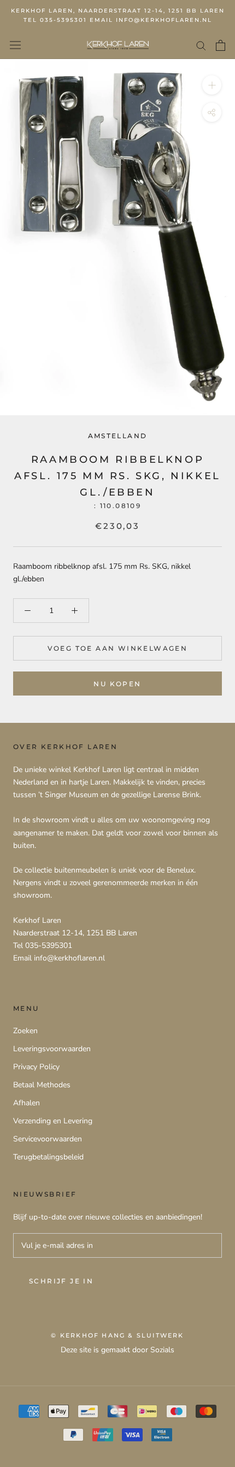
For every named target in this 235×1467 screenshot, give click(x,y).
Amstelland (118, 436)
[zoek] (201, 45)
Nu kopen (117, 684)
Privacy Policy (36, 1067)
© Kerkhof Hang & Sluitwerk (117, 1335)
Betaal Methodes (41, 1085)
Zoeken (25, 1031)
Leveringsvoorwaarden (52, 1049)
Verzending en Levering (52, 1121)
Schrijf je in (61, 1281)
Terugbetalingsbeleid (48, 1157)
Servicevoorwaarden (47, 1139)
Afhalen (26, 1103)
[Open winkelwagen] (220, 45)
